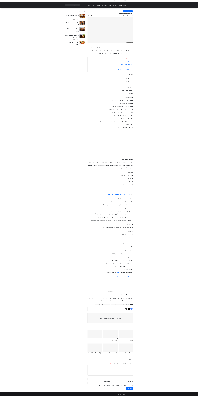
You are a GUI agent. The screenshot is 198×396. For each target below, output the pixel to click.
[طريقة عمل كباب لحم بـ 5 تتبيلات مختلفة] (82, 29)
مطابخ (110, 5)
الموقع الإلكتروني (107, 381)
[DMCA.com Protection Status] (130, 394)
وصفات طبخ (115, 5)
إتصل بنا (117, 0)
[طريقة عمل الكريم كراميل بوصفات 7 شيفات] (82, 42)
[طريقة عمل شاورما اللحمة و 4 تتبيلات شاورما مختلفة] (95, 348)
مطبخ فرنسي (126, 10)
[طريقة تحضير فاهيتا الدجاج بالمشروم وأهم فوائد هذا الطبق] (82, 36)
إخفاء (124, 58)
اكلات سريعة (131, 10)
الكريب (117, 272)
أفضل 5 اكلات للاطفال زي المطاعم (112, 338)
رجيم (93, 5)
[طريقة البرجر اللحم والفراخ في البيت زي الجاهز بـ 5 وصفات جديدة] (95, 334)
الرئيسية (124, 5)
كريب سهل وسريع (113, 304)
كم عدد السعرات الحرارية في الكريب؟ (105, 304)
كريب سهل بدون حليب (118, 304)
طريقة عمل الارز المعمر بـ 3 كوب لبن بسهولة (126, 352)
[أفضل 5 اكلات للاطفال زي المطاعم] (110, 334)
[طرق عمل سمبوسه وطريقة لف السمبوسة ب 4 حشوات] (110, 348)
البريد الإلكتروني (130, 381)
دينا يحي (131, 15)
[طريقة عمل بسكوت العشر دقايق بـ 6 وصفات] (82, 23)
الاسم (132, 376)
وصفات (120, 5)
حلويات (89, 5)
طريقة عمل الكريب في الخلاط (126, 304)
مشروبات (98, 5)
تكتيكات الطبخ (104, 5)
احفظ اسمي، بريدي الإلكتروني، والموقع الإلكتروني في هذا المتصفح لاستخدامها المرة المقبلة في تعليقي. (115, 385)
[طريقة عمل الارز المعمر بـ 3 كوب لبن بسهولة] (126, 348)
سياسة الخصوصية (112, 0)
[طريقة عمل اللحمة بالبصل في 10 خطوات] (126, 334)
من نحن (121, 0)
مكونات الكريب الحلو (97, 304)
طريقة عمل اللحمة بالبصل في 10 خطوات (127, 338)
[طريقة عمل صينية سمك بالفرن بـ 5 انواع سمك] (82, 16)
